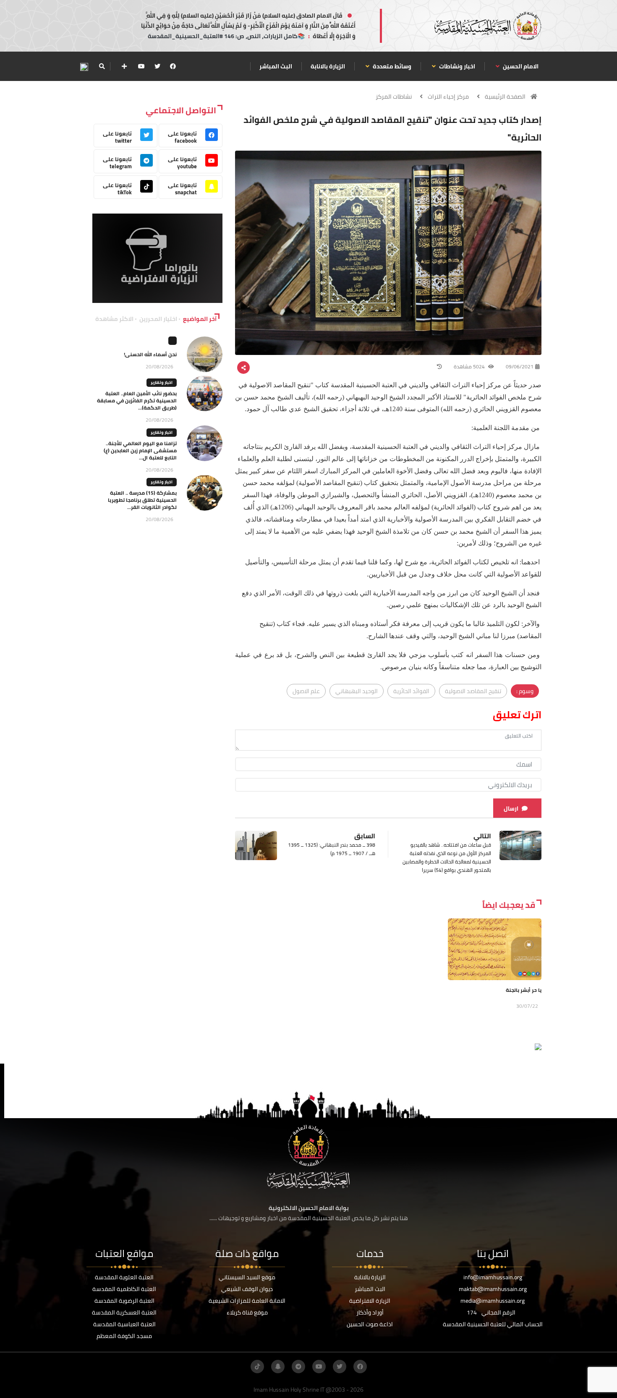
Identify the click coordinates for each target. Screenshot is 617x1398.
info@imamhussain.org (492, 1277)
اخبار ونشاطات (456, 66)
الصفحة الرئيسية (505, 96)
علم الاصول (306, 691)
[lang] (84, 66)
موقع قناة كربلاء (247, 1312)
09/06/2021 (519, 366)
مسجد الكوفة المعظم (124, 1335)
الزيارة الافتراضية (369, 1300)
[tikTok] (257, 1366)
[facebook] (173, 66)
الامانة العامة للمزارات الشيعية (247, 1300)
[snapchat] (278, 1366)
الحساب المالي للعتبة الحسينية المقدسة (493, 1324)
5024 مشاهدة (470, 366)
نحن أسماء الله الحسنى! (150, 354)
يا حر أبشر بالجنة (523, 990)
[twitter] (157, 66)
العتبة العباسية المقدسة (124, 1324)
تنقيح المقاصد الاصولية (473, 691)
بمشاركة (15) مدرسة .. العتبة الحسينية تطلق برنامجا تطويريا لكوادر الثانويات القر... (142, 500)
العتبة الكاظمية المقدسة (124, 1288)
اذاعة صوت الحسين (370, 1324)
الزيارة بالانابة (328, 66)
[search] (102, 66)
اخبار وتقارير (162, 382)
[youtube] (141, 66)
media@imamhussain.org (492, 1300)
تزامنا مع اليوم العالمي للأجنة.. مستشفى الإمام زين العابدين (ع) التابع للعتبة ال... (140, 450)
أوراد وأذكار (370, 1312)
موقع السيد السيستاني (247, 1277)
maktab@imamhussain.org (493, 1288)
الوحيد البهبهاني (356, 691)
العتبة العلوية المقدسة (124, 1277)
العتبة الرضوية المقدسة (124, 1300)
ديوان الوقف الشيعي (247, 1288)
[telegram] (298, 1366)
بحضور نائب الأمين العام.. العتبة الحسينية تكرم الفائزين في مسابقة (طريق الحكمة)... (137, 400)
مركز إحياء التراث (448, 96)
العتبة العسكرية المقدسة (124, 1312)
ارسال (511, 808)
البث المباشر (275, 66)
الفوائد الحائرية (411, 691)
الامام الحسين (520, 66)
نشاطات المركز (394, 96)
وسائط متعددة (391, 66)
